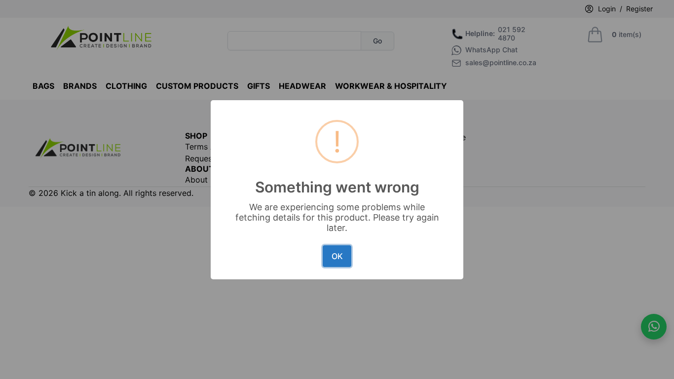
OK (337, 256)
